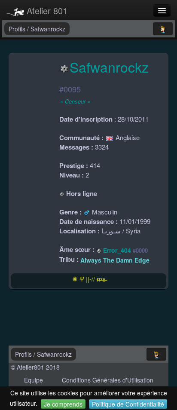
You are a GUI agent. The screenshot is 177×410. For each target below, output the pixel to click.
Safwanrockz (48, 28)
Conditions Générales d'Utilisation (107, 380)
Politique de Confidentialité (128, 404)
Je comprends (63, 404)
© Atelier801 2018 (35, 367)
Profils (18, 28)
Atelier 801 (45, 10)
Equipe (33, 380)
